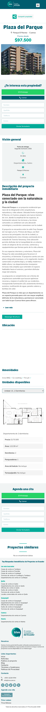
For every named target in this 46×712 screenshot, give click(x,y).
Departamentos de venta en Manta (13, 622)
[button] (38, 5)
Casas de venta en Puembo (10, 571)
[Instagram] (2, 685)
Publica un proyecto (9, 661)
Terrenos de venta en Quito (10, 592)
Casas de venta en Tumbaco (11, 569)
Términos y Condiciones (10, 667)
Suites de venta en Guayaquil (11, 607)
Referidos (5, 659)
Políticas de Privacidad (10, 669)
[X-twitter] (18, 685)
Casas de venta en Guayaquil (11, 601)
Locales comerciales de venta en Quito (14, 594)
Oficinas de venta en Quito (10, 588)
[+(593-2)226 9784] (1, 677)
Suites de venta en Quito (9, 590)
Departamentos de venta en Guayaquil (14, 603)
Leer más (9, 308)
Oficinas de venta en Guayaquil (11, 605)
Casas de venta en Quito (9, 584)
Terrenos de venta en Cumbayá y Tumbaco (15, 575)
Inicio (3, 656)
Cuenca (23, 177)
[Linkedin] (14, 685)
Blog (3, 663)
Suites (29, 163)
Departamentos (20, 163)
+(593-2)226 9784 (10, 678)
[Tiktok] (10, 685)
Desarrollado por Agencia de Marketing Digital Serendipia (14, 710)
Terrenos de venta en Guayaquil (12, 609)
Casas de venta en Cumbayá (11, 573)
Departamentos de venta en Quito (12, 586)
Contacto (4, 665)
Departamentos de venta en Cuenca (13, 615)
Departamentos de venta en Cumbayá (14, 578)
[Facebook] (6, 685)
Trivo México (6, 703)
